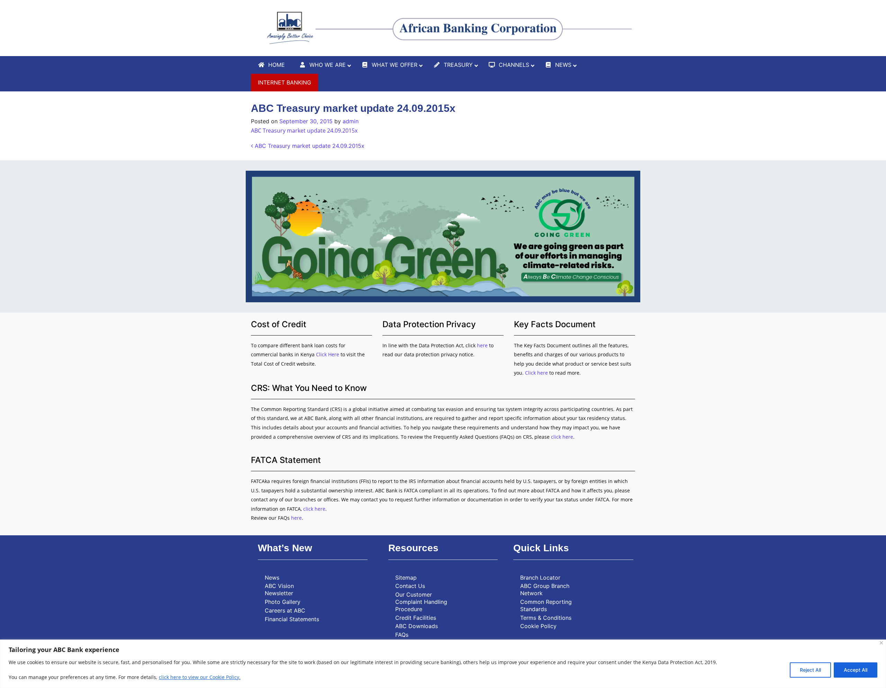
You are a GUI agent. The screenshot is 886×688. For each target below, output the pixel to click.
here (482, 345)
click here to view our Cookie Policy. (200, 677)
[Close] (881, 642)
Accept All (855, 670)
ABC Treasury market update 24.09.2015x (304, 130)
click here (562, 437)
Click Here (328, 354)
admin (351, 121)
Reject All (810, 670)
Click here (536, 372)
